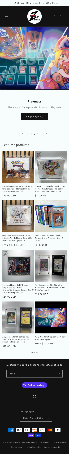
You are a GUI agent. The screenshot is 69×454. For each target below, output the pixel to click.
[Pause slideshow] (65, 133)
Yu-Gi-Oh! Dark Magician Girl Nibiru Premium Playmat (50, 338)
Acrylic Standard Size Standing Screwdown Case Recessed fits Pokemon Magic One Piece (16, 339)
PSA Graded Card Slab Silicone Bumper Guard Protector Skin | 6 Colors (49, 238)
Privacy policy (60, 442)
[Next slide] (46, 133)
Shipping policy (34, 447)
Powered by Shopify (29, 442)
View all (34, 352)
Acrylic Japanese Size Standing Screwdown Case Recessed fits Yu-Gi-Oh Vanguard (50, 287)
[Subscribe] (58, 373)
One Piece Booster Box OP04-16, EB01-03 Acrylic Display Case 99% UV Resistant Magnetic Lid (17, 238)
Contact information (52, 447)
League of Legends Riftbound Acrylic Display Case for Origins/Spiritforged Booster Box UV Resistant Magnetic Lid (18, 289)
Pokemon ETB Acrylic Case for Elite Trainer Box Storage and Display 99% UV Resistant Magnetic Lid (50, 188)
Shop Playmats (34, 116)
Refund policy (46, 442)
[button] (6, 16)
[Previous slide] (22, 133)
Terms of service (17, 447)
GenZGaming (14, 442)
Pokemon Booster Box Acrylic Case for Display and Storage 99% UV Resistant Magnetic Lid (17, 188)
